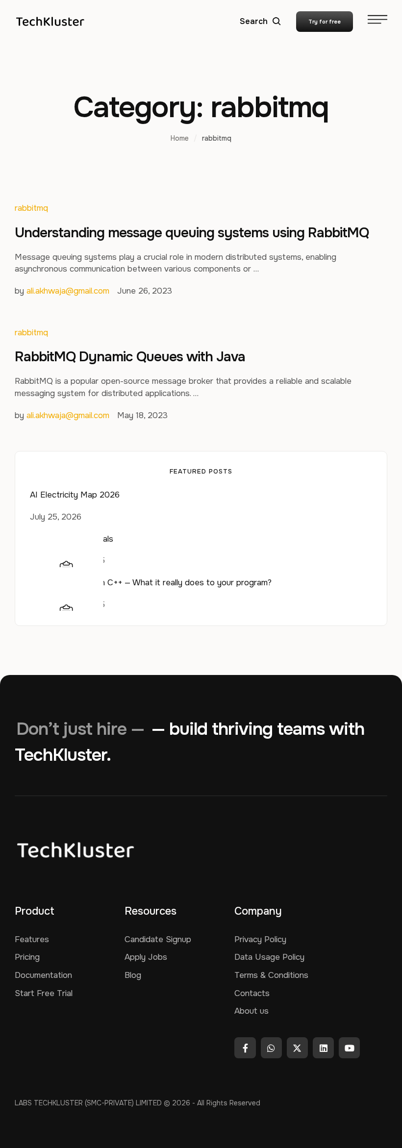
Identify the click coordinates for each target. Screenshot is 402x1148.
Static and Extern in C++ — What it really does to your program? (151, 582)
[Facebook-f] (244, 1047)
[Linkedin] (323, 1047)
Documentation (43, 975)
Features (32, 939)
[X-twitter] (297, 1047)
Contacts (252, 993)
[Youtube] (349, 1047)
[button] (260, 21)
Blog (133, 975)
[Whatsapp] (271, 1047)
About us (251, 1011)
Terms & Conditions (271, 975)
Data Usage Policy (269, 957)
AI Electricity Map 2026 (75, 495)
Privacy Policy (260, 939)
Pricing (27, 957)
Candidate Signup (158, 939)
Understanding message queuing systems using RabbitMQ (192, 233)
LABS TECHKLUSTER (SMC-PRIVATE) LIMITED (88, 1102)
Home (180, 138)
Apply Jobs (146, 957)
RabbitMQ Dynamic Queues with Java (130, 357)
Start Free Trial (44, 993)
